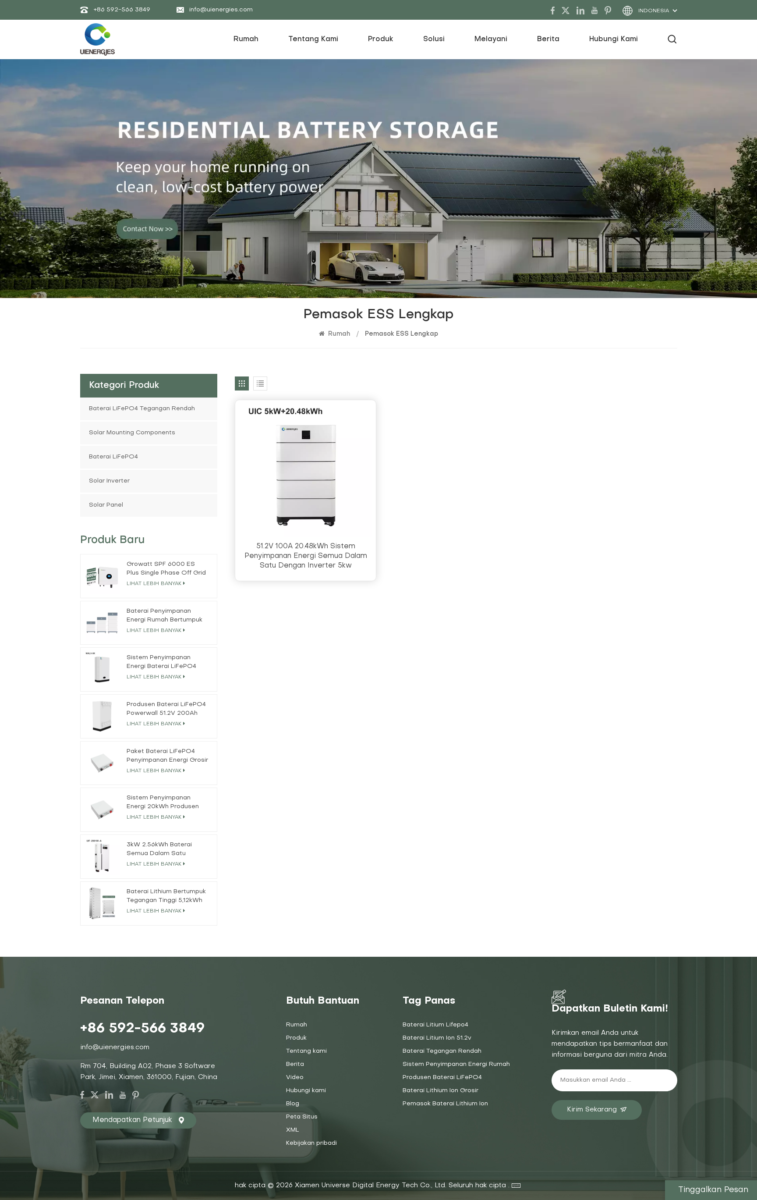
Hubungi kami (613, 39)
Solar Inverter (109, 481)
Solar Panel (106, 505)
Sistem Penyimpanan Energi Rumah (456, 1064)
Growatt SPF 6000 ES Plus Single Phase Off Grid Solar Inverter (166, 569)
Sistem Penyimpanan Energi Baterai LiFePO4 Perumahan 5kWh (161, 663)
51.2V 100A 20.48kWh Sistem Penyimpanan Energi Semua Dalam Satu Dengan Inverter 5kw (305, 556)
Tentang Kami (313, 39)
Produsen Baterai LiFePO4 (442, 1077)
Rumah (245, 39)
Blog (292, 1104)
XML (292, 1130)
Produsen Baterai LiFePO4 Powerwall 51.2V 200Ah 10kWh (166, 710)
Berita (548, 39)
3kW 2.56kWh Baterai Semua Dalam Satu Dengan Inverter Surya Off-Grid (161, 850)
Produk (380, 39)
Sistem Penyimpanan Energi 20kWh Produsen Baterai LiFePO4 (163, 803)
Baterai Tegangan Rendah (442, 1051)
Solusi (434, 39)
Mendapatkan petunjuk (132, 1120)
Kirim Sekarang (592, 1110)
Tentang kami (306, 1051)
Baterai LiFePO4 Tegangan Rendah (142, 409)
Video (295, 1077)
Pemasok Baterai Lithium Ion (445, 1104)
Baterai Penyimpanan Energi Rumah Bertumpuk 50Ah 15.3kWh (164, 616)
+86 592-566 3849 (121, 10)
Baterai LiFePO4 (113, 457)
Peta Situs (302, 1117)
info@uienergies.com (221, 10)
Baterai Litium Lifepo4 (435, 1025)
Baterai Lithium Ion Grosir (440, 1090)
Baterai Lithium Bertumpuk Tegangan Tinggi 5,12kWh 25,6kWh (166, 897)
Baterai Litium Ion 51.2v (437, 1038)
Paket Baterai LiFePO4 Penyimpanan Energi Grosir (167, 756)
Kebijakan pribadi (311, 1143)
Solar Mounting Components (132, 433)
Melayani (490, 39)
